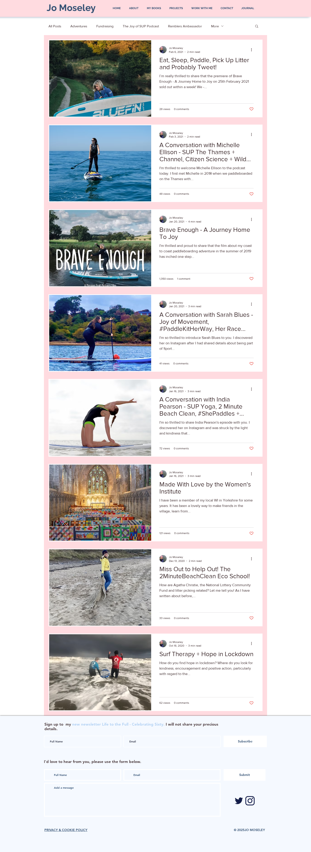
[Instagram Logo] (250, 801)
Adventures (78, 26)
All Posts (54, 26)
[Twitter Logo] (239, 801)
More (215, 26)
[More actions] (253, 49)
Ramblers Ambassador (185, 26)
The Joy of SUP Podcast (141, 26)
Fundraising (105, 26)
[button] (257, 26)
